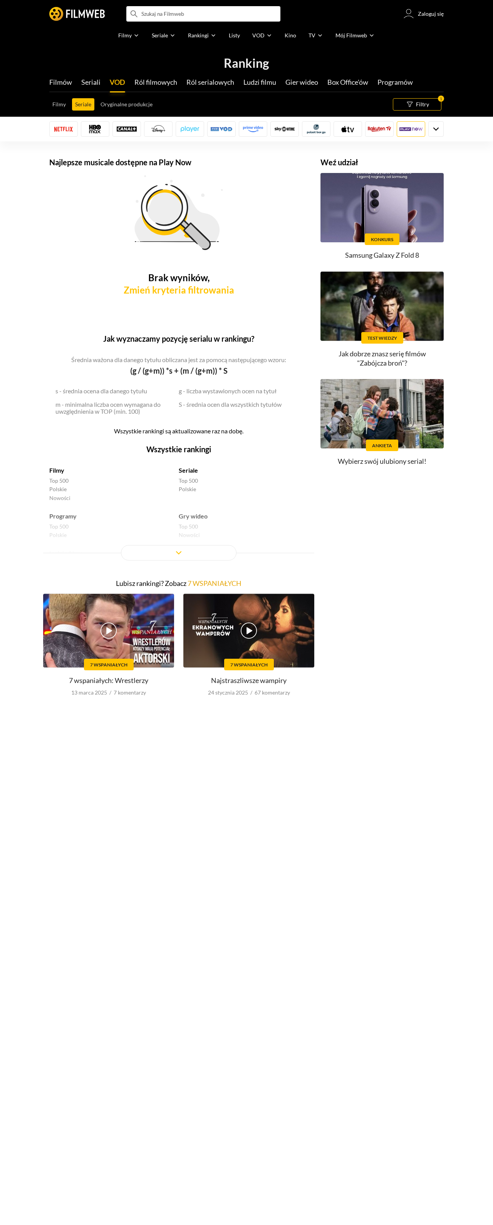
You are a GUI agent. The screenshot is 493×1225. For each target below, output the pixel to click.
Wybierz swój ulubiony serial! (382, 461)
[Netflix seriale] (63, 129)
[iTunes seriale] (348, 129)
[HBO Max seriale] (95, 129)
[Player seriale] (190, 129)
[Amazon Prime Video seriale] (253, 129)
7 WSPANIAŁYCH (214, 583)
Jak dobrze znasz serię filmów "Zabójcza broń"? (382, 358)
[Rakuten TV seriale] (379, 129)
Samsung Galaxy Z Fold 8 (382, 255)
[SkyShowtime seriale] (284, 129)
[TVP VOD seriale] (221, 129)
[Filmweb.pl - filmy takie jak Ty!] (77, 14)
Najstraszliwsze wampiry (249, 680)
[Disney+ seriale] (158, 129)
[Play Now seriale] (411, 129)
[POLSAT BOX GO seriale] (316, 129)
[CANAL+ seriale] (127, 129)
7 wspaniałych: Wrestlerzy (108, 680)
